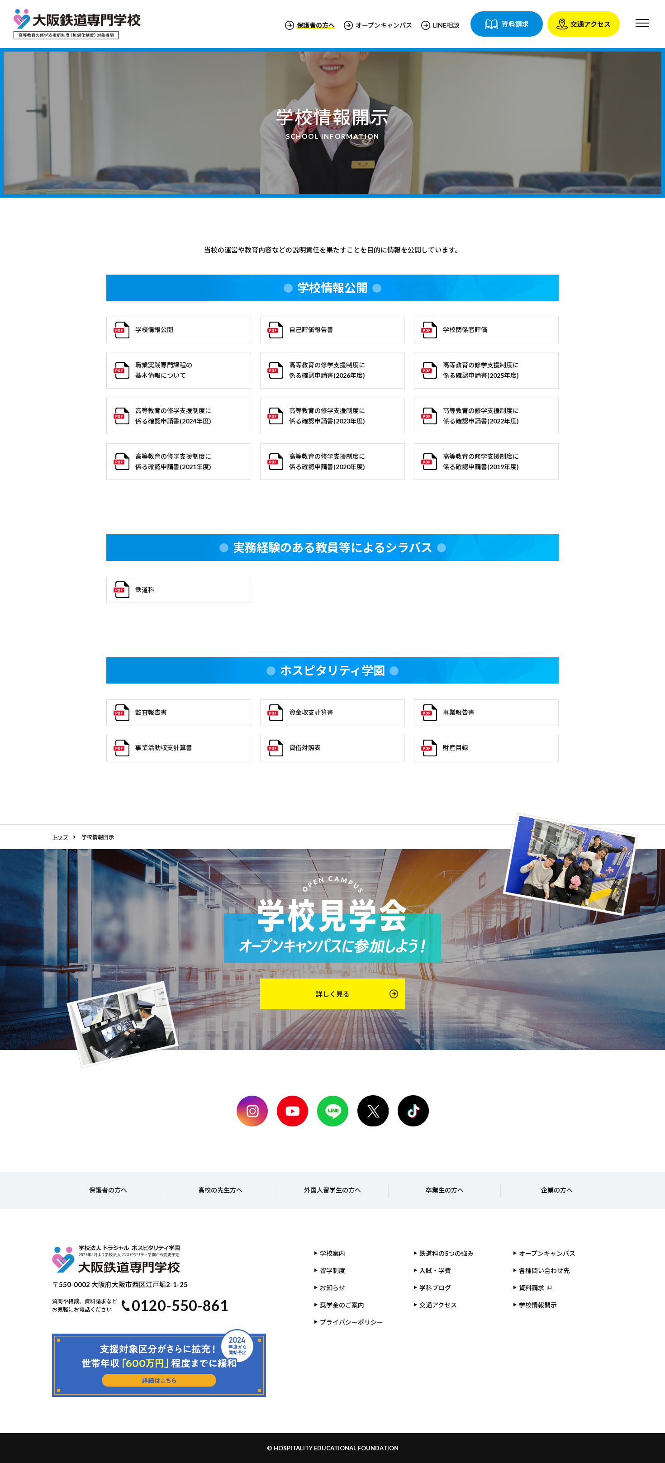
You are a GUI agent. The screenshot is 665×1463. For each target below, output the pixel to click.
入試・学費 (435, 1270)
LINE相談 (446, 25)
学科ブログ (435, 1288)
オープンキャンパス (384, 25)
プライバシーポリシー (351, 1322)
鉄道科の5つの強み (446, 1253)
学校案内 (332, 1253)
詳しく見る (333, 994)
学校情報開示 (538, 1305)
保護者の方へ (108, 1190)
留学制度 (332, 1270)
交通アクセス (438, 1305)
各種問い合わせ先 (544, 1270)
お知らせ (332, 1288)
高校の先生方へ (220, 1190)
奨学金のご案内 (342, 1305)
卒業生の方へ (445, 1190)
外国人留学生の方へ (332, 1190)
